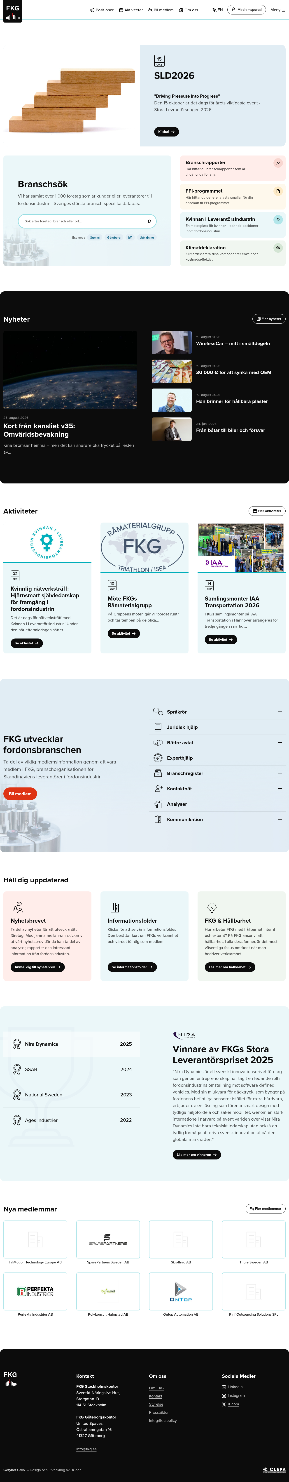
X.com (233, 1404)
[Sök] (149, 221)
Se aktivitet (24, 643)
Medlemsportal (249, 9)
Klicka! (164, 131)
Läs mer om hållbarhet (227, 967)
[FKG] (12, 11)
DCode (76, 1469)
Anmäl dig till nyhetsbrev (35, 967)
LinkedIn (235, 1387)
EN (220, 9)
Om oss (191, 10)
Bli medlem (164, 10)
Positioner (105, 10)
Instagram (236, 1395)
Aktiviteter (133, 10)
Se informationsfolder (130, 967)
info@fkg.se (86, 1449)
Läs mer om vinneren (194, 1154)
